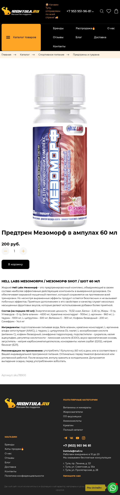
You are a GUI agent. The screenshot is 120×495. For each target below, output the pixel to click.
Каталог (25, 54)
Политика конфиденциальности (24, 475)
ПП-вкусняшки (72, 416)
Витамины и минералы (77, 407)
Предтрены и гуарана (86, 54)
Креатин (68, 425)
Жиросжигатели (73, 411)
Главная (6, 54)
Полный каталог (73, 429)
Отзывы (58, 37)
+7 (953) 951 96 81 (77, 445)
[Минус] (5, 251)
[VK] (71, 438)
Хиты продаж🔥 (14, 448)
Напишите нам (72, 475)
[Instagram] (83, 438)
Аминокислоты (72, 420)
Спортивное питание (51, 54)
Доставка (100, 37)
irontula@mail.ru (72, 451)
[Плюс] (23, 251)
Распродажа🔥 (85, 28)
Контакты (59, 46)
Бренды (58, 28)
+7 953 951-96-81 (80, 11)
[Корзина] (116, 11)
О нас (111, 28)
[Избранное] (109, 11)
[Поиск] (101, 11)
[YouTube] (77, 438)
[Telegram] (65, 438)
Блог (79, 37)
